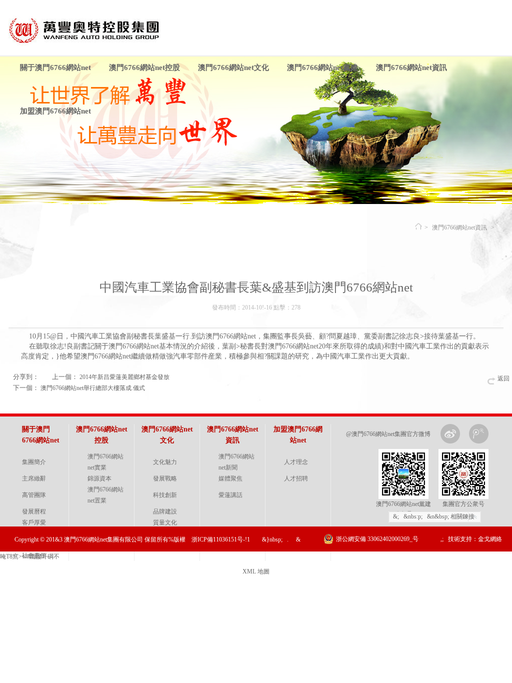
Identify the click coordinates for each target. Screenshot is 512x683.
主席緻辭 (34, 478)
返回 (504, 378)
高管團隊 (34, 495)
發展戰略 (165, 478)
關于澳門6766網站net (55, 68)
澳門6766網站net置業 (106, 495)
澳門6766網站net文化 (233, 68)
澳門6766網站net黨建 (322, 68)
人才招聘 (296, 478)
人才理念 (296, 462)
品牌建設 (165, 511)
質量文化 (165, 522)
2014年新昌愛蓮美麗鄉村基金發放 (125, 377)
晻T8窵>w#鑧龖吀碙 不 (30, 556)
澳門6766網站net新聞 (236, 462)
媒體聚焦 (230, 478)
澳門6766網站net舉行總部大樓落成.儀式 (92, 388)
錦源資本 (100, 478)
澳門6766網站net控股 (144, 68)
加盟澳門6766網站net (55, 111)
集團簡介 (34, 462)
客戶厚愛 (34, 522)
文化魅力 (165, 462)
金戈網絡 (490, 539)
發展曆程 (34, 511)
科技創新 (165, 495)
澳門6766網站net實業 (106, 462)
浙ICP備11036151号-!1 (221, 539)
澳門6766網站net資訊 (411, 68)
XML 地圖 (256, 571)
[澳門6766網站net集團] (89, 44)
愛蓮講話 (230, 495)
